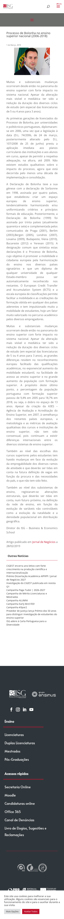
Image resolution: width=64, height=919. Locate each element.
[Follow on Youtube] (31, 709)
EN (60, 4)
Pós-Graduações (17, 759)
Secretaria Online (18, 787)
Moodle (10, 795)
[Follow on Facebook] (11, 709)
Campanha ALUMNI (17, 600)
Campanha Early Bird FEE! (20, 603)
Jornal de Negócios (43, 542)
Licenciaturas (14, 734)
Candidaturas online (20, 803)
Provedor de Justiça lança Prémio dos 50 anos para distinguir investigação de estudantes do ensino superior (31, 614)
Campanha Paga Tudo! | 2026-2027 (25, 590)
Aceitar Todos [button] (30, 911)
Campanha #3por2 (16, 607)
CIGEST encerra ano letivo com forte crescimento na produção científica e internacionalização (26, 569)
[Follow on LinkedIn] (24, 709)
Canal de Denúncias (19, 820)
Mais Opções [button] (12, 911)
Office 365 (13, 811)
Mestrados (12, 751)
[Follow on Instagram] (18, 709)
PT (58, 4)
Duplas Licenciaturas (20, 743)
